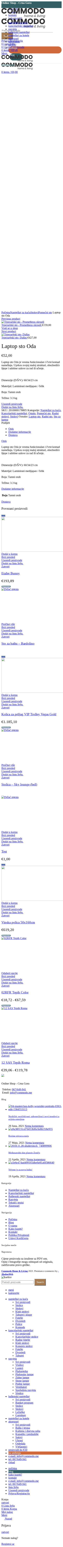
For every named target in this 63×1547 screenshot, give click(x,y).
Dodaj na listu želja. (12, 407)
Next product (8, 331)
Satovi (18, 1437)
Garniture (20, 1415)
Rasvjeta (13, 1199)
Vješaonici (21, 1446)
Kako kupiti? (15, 1228)
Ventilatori (21, 1386)
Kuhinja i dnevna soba (27, 1430)
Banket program (24, 1402)
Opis (11, 428)
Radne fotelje (22, 1339)
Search (7, 36)
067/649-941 (19, 1089)
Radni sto (47, 416)
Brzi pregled (8, 557)
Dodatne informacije (19, 431)
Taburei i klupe (23, 1314)
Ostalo (32, 413)
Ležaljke (20, 1412)
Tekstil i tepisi (16, 1202)
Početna (5, 312)
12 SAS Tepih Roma (15, 1062)
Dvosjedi (20, 1320)
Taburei (19, 1355)
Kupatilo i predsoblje (26, 1434)
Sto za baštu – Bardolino (17, 643)
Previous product (10, 318)
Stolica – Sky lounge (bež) (19, 784)
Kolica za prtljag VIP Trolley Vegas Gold (28, 714)
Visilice (19, 1364)
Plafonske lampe (24, 1374)
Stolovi (34, 312)
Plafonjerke (21, 1371)
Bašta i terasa (22, 1427)
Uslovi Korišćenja (18, 1238)
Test (4, 851)
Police (18, 1324)
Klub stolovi (22, 1311)
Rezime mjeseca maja (18, 1136)
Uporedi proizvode (11, 403)
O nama (12, 1225)
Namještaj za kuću (20, 312)
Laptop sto (34, 416)
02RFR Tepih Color (15, 992)
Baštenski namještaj (19, 1196)
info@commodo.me (21, 1092)
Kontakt (12, 1231)
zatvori (5, 1502)
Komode (20, 1327)
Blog (11, 1222)
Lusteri (19, 1368)
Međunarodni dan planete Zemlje (24, 1152)
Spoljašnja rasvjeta (25, 1390)
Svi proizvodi (22, 1302)
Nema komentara (34, 1125)
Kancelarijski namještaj (14, 413)
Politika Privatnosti (18, 1235)
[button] (9, 553)
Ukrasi (19, 1440)
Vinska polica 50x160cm (18, 922)
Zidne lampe (22, 1377)
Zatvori (5, 566)
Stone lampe (22, 1380)
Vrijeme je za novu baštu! (20, 1169)
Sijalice (19, 1393)
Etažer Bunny (10, 573)
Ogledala (20, 1443)
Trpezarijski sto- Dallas (14, 337)
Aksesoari (13, 1205)
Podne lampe (22, 1383)
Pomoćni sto (45, 312)
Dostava (13, 435)
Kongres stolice (24, 1346)
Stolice (19, 1305)
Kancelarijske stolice (26, 1336)
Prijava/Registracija (19, 1493)
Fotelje (19, 1317)
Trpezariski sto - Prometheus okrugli (21, 325)
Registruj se (7, 1543)
